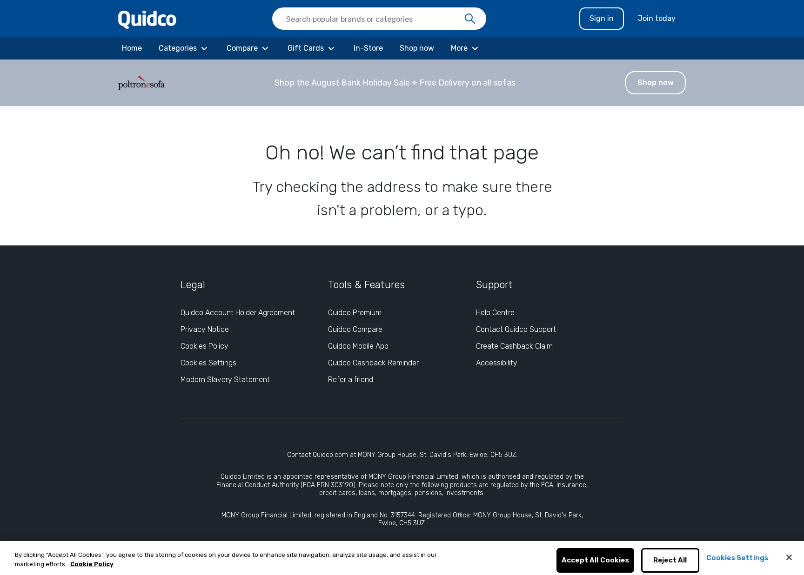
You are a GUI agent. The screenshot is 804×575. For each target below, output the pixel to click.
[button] (402, 82)
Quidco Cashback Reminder (373, 362)
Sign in (602, 18)
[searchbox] (379, 18)
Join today (657, 18)
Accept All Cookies (595, 560)
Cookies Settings (208, 362)
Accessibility (496, 362)
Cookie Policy (92, 564)
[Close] (789, 557)
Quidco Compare (355, 329)
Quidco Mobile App (358, 346)
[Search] (470, 19)
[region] (402, 558)
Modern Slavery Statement (225, 379)
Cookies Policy (204, 346)
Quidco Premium (355, 312)
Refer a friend (350, 379)
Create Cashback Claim (514, 346)
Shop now (655, 82)
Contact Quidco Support (516, 329)
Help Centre (495, 312)
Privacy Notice (205, 329)
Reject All (670, 560)
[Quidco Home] (147, 19)
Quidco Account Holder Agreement (238, 312)
